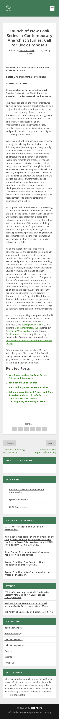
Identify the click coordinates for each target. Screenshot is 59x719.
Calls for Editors (13, 639)
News (29, 53)
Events (8, 651)
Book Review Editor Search (22, 382)
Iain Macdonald (27, 50)
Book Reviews (12, 633)
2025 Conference (18, 507)
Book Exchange (13, 627)
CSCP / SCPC (36, 708)
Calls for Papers (13, 645)
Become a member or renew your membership (26, 491)
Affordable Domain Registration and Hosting (29, 712)
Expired (8, 656)
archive (18, 499)
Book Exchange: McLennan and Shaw (28, 387)
